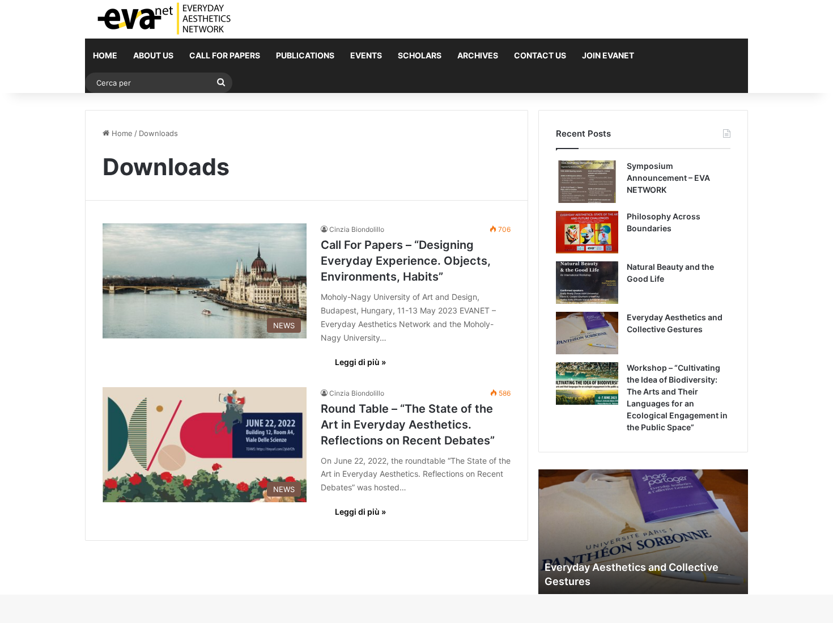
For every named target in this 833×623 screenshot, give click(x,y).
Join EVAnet (608, 55)
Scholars (419, 55)
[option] (643, 531)
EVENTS (366, 55)
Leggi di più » (360, 362)
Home (105, 55)
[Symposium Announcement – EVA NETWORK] (587, 181)
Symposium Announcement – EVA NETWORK (668, 177)
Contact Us (540, 55)
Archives (477, 55)
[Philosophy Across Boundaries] (587, 232)
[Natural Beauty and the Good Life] (587, 282)
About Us (153, 55)
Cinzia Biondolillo (356, 229)
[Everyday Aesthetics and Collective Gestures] (587, 333)
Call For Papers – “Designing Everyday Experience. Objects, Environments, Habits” (406, 260)
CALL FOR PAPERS (224, 55)
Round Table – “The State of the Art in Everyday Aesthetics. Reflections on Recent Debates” (408, 424)
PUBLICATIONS (305, 55)
